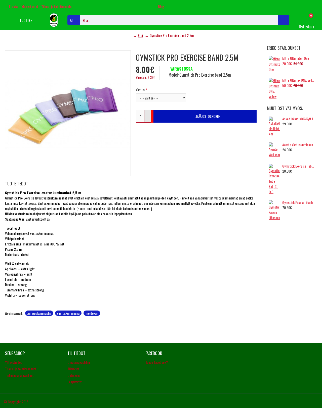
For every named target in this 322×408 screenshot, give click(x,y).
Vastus (140, 89)
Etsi (140, 35)
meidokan (92, 313)
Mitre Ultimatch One (295, 58)
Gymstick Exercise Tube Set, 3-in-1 (298, 166)
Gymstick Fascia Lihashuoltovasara (298, 202)
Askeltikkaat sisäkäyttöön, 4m (298, 119)
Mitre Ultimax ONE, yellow (298, 80)
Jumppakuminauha (39, 313)
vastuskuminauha (68, 313)
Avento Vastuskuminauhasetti (298, 144)
